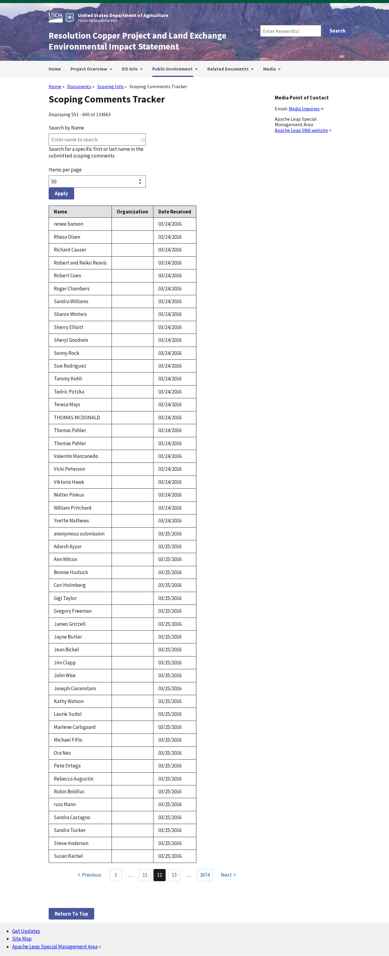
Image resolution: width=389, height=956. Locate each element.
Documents (79, 86)
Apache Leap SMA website (301, 130)
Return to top (71, 913)
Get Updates (26, 931)
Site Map (22, 938)
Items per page (65, 169)
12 (161, 876)
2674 (205, 874)
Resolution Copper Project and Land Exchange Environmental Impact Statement (137, 41)
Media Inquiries (304, 109)
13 (176, 876)
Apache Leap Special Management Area (55, 946)
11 (147, 876)
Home (55, 86)
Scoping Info (110, 86)
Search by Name (66, 127)
